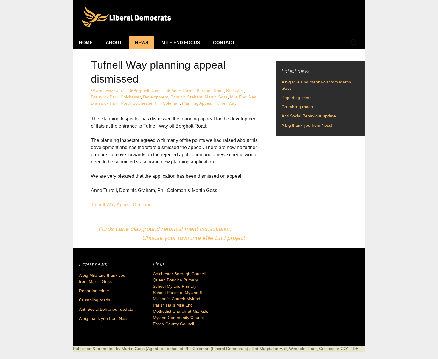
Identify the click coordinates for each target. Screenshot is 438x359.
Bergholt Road (147, 90)
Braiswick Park (104, 97)
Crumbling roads (297, 106)
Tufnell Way (226, 103)
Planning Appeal (197, 103)
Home (86, 42)
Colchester (131, 97)
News (141, 42)
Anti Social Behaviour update (309, 116)
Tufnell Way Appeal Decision (121, 204)
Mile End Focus (180, 42)
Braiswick (235, 90)
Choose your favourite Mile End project (197, 238)
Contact (224, 42)
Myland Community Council (178, 317)
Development (155, 97)
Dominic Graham (186, 97)
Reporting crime (297, 97)
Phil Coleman (167, 103)
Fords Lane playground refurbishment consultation (161, 229)
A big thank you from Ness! (307, 125)
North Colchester (136, 103)
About (114, 42)
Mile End (238, 97)
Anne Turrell (182, 90)
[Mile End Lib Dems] (219, 18)
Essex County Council (173, 323)
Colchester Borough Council (179, 273)
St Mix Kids (197, 311)
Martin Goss (216, 97)
